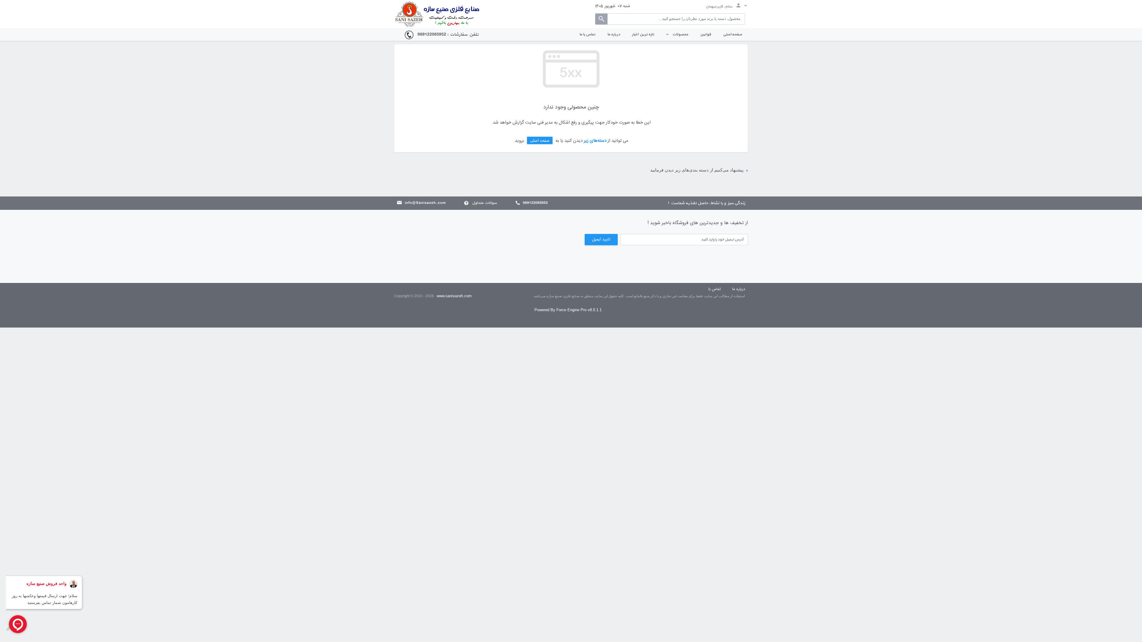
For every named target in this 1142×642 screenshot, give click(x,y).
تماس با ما (587, 34)
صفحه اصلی (732, 34)
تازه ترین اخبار (643, 34)
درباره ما (613, 34)
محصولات (679, 34)
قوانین (705, 34)
